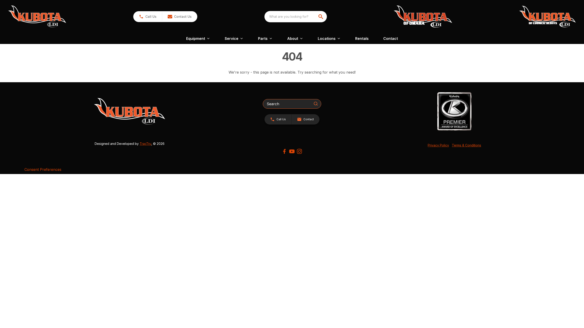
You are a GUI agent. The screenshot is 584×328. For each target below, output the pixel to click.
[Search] (316, 103)
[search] (321, 16)
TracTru (145, 144)
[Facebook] (284, 151)
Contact (390, 38)
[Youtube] (292, 151)
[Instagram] (299, 151)
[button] (147, 17)
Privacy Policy (438, 145)
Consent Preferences (42, 169)
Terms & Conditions (466, 145)
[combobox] (296, 16)
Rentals (362, 38)
